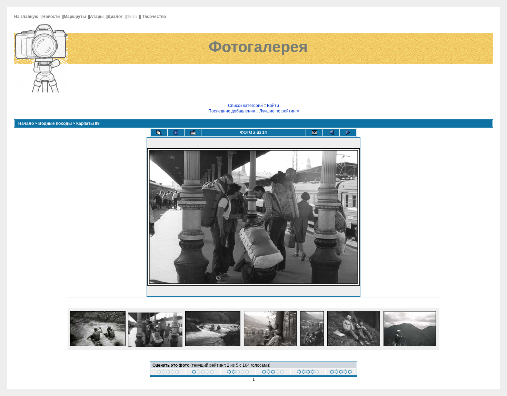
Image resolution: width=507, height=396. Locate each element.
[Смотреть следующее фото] (348, 132)
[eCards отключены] (314, 132)
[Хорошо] (308, 372)
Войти (273, 105)
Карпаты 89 (88, 123)
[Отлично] (341, 372)
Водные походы (55, 123)
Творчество (154, 16)
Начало (26, 123)
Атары (97, 16)
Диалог (115, 16)
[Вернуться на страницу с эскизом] (159, 132)
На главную (26, 16)
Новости (51, 16)
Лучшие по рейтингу (279, 111)
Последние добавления (231, 111)
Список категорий (245, 105)
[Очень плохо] (203, 372)
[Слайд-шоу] (193, 132)
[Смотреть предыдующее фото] (331, 132)
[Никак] (168, 372)
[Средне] (273, 372)
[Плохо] (238, 372)
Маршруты (75, 16)
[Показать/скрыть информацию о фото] (176, 132)
